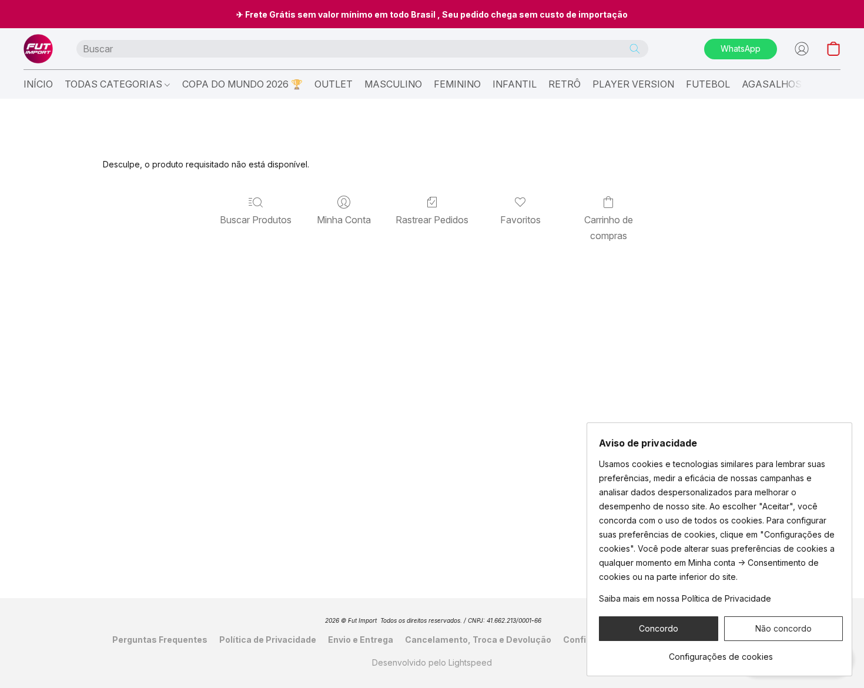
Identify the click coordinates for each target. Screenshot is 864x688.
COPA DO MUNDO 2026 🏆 (242, 84)
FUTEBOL (708, 84)
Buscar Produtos (256, 220)
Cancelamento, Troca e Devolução (478, 640)
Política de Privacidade (267, 640)
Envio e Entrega (360, 640)
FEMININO (457, 84)
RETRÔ (564, 84)
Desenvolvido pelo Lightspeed (432, 662)
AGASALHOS (772, 84)
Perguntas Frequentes (159, 640)
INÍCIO (38, 84)
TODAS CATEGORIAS (115, 84)
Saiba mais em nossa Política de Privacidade (685, 598)
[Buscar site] (635, 49)
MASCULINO (393, 84)
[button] (38, 48)
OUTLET (333, 84)
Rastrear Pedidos (432, 220)
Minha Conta (344, 220)
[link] (721, 652)
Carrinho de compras (608, 227)
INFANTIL (515, 84)
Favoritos (520, 220)
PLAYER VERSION (633, 84)
